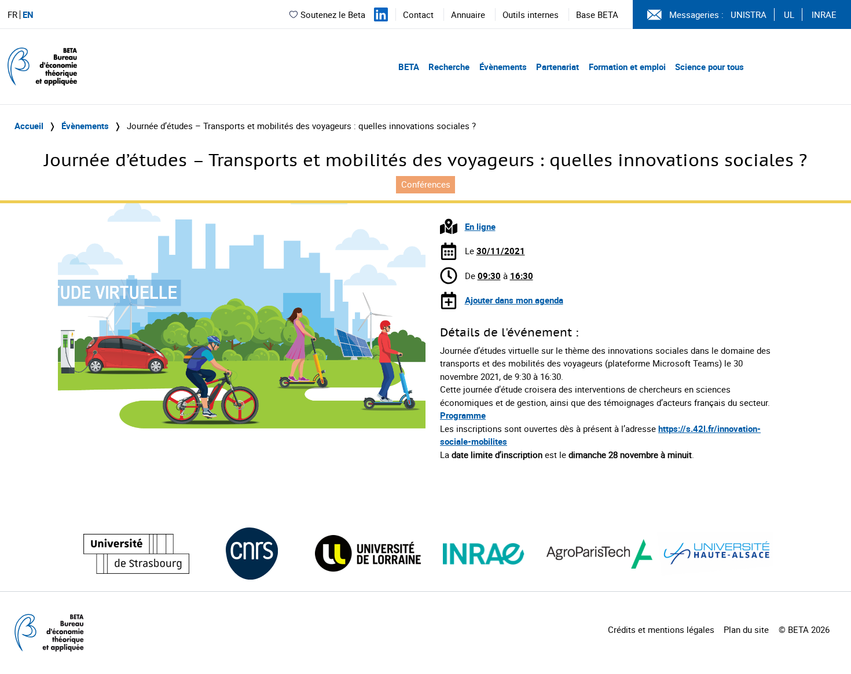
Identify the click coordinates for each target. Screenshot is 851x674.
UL (789, 14)
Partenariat (557, 66)
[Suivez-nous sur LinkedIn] (381, 14)
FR (12, 14)
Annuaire (468, 14)
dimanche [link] (587, 454)
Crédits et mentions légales (661, 629)
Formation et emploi (627, 66)
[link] (587, 454)
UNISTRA (748, 14)
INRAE (824, 14)
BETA (408, 66)
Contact (418, 14)
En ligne (480, 226)
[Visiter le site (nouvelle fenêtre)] (136, 554)
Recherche (448, 66)
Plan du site (746, 629)
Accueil (28, 125)
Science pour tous (709, 66)
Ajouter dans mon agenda (514, 300)
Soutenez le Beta (332, 14)
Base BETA (597, 14)
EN (28, 14)
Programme (463, 415)
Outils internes (530, 14)
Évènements (503, 66)
